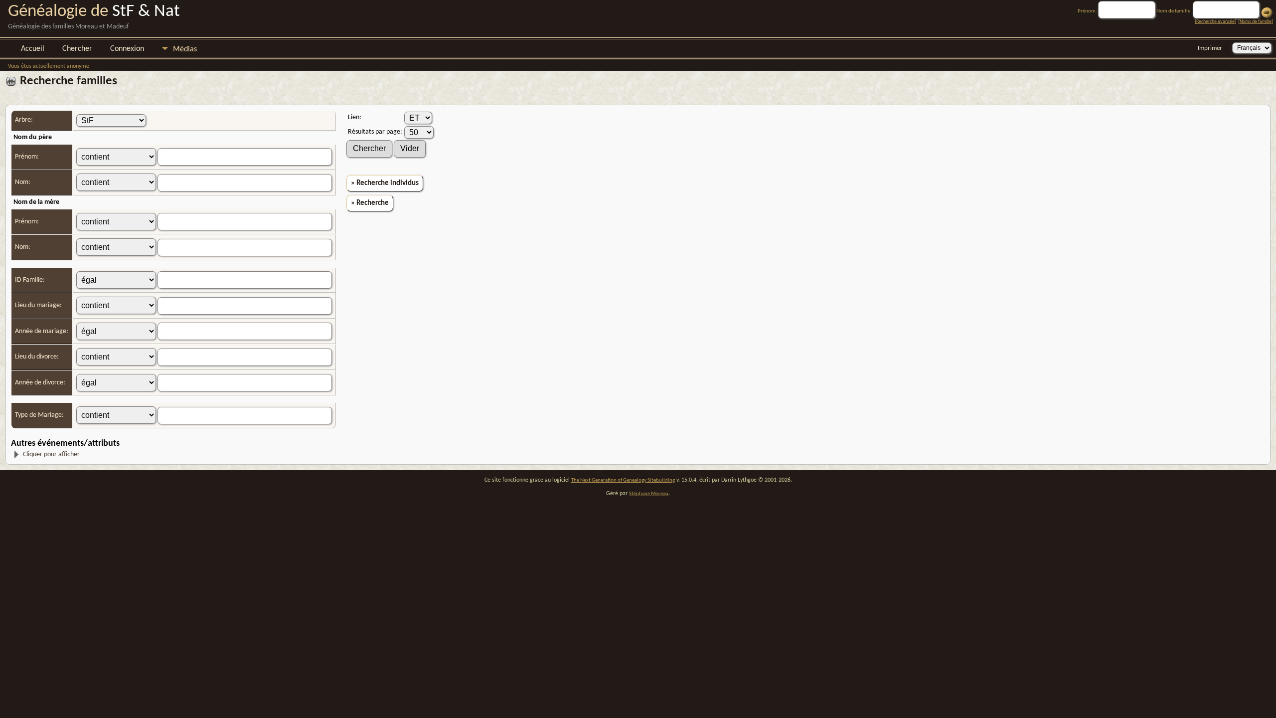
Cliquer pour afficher (51, 454)
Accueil (32, 49)
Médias (185, 49)
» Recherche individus (385, 183)
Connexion (127, 49)
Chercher (77, 49)
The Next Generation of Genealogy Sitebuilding (623, 480)
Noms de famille (1256, 21)
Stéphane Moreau (648, 494)
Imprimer (1210, 48)
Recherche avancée (1215, 21)
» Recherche (370, 203)
